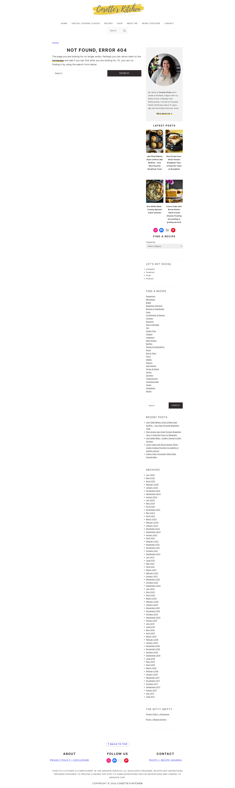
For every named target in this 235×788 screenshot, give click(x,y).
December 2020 (153, 579)
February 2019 (152, 640)
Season (149, 363)
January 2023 (152, 526)
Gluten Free (151, 331)
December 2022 (153, 529)
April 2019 (150, 633)
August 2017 (151, 690)
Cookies (149, 318)
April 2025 (150, 481)
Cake (148, 312)
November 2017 (153, 681)
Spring (149, 372)
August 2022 (151, 535)
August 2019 (151, 621)
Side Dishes (151, 366)
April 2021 (150, 567)
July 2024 (150, 500)
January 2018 (152, 674)
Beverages (150, 299)
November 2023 (153, 510)
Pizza (148, 356)
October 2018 (152, 652)
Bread (148, 303)
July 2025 (150, 475)
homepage (58, 60)
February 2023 (152, 522)
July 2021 (150, 557)
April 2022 (150, 538)
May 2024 (150, 503)
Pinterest (150, 279)
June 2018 (150, 659)
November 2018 (153, 649)
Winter (149, 391)
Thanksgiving (152, 379)
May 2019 (150, 630)
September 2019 (153, 617)
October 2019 (152, 614)
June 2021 (150, 560)
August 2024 (151, 497)
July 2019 (150, 624)
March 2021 (151, 570)
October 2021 (152, 551)
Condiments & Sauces (155, 315)
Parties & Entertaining (155, 347)
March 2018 (151, 668)
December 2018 (153, 646)
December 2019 (153, 608)
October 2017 (152, 684)
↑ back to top (117, 744)
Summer (149, 375)
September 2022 (153, 532)
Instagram (150, 269)
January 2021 (152, 576)
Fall (147, 328)
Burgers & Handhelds (155, 309)
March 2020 (151, 598)
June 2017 (150, 697)
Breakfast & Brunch (154, 306)
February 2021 (152, 573)
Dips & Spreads (152, 325)
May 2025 (150, 478)
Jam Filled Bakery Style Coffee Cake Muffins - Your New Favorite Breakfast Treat (162, 425)
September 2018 (153, 655)
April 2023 (150, 516)
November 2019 (153, 611)
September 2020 (153, 586)
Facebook (150, 272)
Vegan (148, 385)
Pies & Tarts (151, 353)
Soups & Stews (152, 369)
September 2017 (153, 687)
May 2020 (150, 592)
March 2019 (151, 636)
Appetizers (150, 296)
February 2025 (152, 484)
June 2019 (150, 627)
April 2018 (150, 665)
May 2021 (150, 564)
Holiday (149, 334)
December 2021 (153, 545)
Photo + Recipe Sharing (156, 719)
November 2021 (153, 548)
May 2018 (150, 662)
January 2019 (152, 643)
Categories (150, 242)
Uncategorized (152, 382)
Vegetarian (150, 388)
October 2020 (152, 583)
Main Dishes (151, 341)
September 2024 (153, 494)
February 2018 (152, 671)
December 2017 (153, 678)
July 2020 (150, 589)
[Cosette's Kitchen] (117, 15)
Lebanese (150, 337)
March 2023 (151, 519)
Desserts (150, 322)
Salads (149, 360)
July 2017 (150, 693)
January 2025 (152, 488)
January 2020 (152, 605)
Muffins (149, 344)
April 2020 (150, 595)
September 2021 (153, 554)
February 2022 (152, 541)
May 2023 (150, 513)
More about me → (164, 113)
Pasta (148, 350)
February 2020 (152, 602)
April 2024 (150, 507)
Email (148, 275)
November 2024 (153, 491)
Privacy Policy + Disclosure (157, 714)
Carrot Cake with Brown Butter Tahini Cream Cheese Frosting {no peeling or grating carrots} (162, 448)
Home (55, 43)
